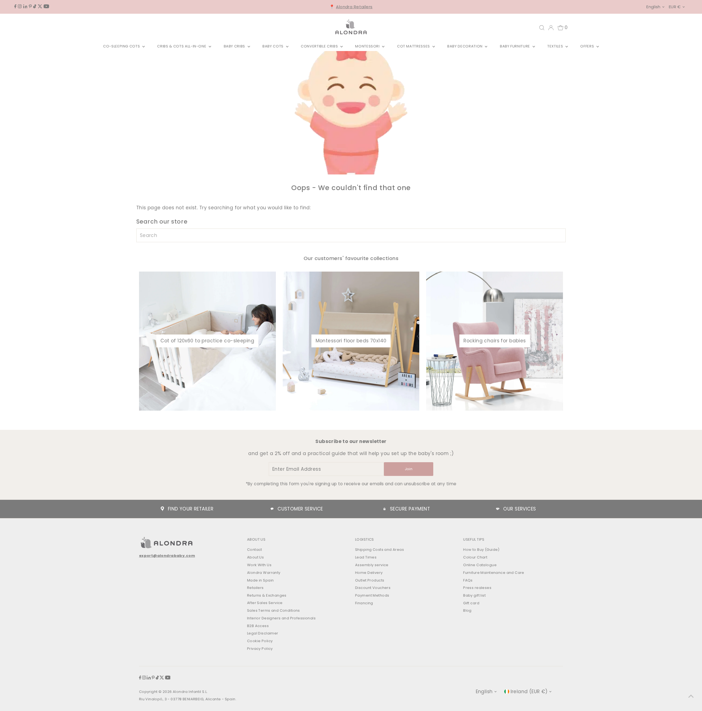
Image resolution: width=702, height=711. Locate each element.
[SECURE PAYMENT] (384, 509)
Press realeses (477, 587)
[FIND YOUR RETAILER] (162, 509)
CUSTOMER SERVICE (300, 509)
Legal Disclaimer (262, 633)
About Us (255, 557)
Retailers (255, 587)
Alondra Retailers (354, 7)
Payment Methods (372, 595)
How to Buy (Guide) (481, 549)
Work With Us (259, 565)
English (653, 7)
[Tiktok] (34, 6)
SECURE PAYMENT (410, 509)
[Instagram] (20, 6)
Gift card (471, 603)
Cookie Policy (260, 641)
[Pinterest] (30, 6)
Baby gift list (474, 595)
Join (408, 469)
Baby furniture (515, 46)
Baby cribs (235, 46)
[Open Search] (541, 27)
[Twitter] (40, 6)
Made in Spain (260, 580)
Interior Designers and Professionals (281, 618)
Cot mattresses (414, 46)
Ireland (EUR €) (529, 691)
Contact (254, 549)
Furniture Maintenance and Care (493, 572)
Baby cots (273, 46)
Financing (364, 603)
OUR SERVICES (519, 509)
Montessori (368, 46)
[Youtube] (46, 6)
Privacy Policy (260, 648)
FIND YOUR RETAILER (191, 509)
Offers (587, 46)
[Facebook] (15, 6)
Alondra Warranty (264, 572)
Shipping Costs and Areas (379, 549)
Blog (467, 610)
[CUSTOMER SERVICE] (272, 509)
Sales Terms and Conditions (273, 610)
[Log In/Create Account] (550, 27)
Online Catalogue (480, 565)
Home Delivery (369, 572)
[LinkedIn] (25, 6)
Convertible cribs (320, 46)
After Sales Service (265, 602)
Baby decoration (465, 46)
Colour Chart (475, 557)
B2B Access (258, 625)
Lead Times (366, 557)
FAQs (468, 580)
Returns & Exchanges (267, 595)
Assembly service (372, 565)
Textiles (555, 46)
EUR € (675, 7)
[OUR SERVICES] (497, 509)
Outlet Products (369, 580)
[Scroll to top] (691, 695)
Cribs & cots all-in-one (182, 46)
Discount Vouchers (372, 587)
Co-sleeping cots (122, 46)
